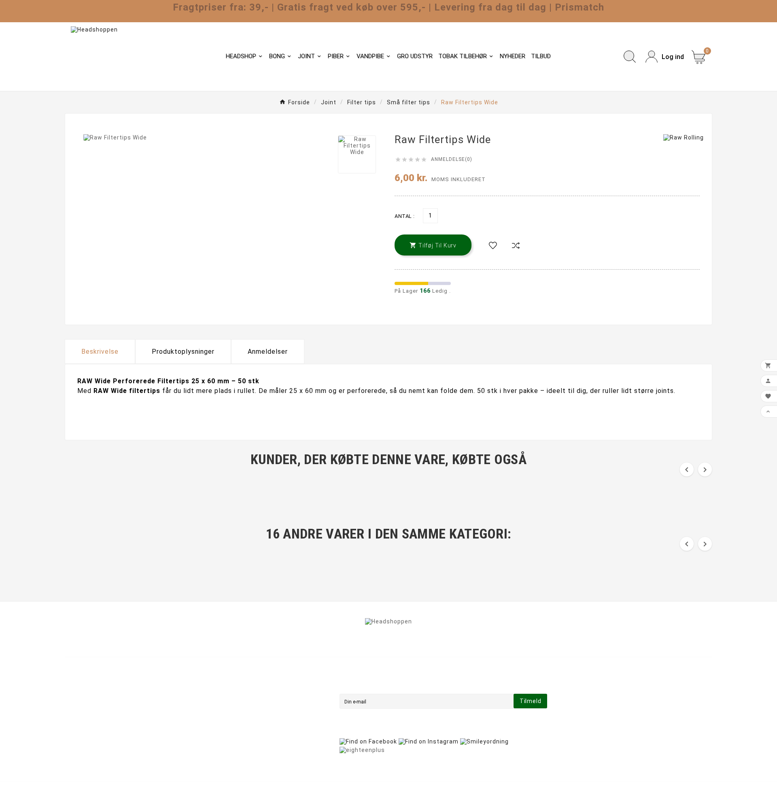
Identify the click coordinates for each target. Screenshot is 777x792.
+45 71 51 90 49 (98, 740)
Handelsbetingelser (259, 694)
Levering (242, 683)
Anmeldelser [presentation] (268, 351)
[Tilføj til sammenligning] (515, 246)
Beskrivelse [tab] (100, 351)
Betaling (242, 717)
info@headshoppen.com (111, 727)
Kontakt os (246, 728)
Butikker (242, 751)
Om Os (240, 705)
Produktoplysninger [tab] (183, 351)
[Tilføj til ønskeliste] (493, 246)
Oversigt (242, 739)
